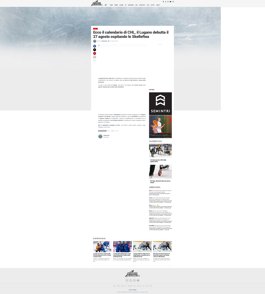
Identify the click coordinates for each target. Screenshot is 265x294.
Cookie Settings (132, 289)
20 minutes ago (156, 194)
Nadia (150, 211)
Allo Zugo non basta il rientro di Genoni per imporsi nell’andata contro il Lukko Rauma (161, 255)
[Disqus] (122, 156)
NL (125, 5)
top (117, 130)
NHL (137, 5)
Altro (152, 5)
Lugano (121, 5)
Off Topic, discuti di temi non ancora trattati (160, 181)
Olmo (150, 205)
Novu (150, 190)
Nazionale (131, 5)
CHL (108, 130)
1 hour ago (166, 229)
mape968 (151, 225)
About (158, 5)
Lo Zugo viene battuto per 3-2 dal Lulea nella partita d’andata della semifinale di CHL (122, 255)
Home (111, 5)
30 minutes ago (167, 207)
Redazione (105, 41)
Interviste (142, 5)
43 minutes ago (167, 215)
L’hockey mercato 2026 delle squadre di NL (158, 160)
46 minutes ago (167, 222)
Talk (148, 5)
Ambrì (116, 5)
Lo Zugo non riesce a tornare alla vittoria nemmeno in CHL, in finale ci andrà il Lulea (102, 255)
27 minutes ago (167, 202)
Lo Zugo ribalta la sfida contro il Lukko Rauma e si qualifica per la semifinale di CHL (141, 255)
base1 (150, 197)
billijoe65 (151, 218)
